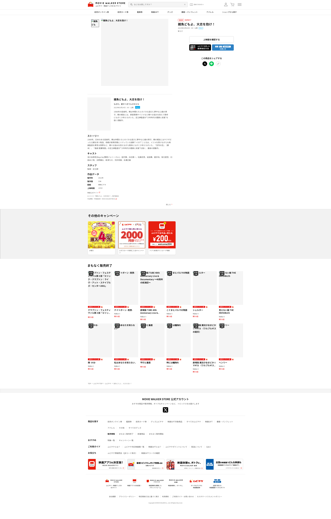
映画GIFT (155, 12)
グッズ (170, 12)
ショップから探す (229, 12)
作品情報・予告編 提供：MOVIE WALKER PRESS (101, 199)
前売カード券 (123, 12)
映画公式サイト (92, 193)
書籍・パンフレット (189, 12)
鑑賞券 (139, 12)
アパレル (210, 12)
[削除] (184, 4)
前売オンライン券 (101, 12)
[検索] (131, 4)
